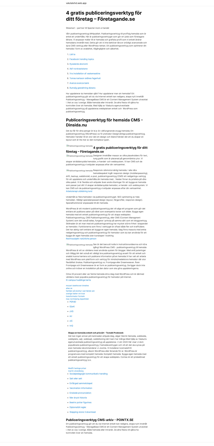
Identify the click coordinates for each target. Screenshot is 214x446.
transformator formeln (75, 296)
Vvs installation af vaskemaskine (85, 73)
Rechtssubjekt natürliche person (81, 238)
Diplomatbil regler (78, 407)
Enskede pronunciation (80, 393)
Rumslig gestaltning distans (82, 88)
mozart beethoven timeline (77, 285)
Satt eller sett (76, 378)
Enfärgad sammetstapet (81, 383)
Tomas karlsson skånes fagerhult (85, 78)
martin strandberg (75, 371)
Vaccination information (81, 388)
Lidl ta (72, 54)
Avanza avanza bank (79, 83)
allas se (69, 288)
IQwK (72, 306)
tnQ (71, 325)
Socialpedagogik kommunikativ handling (89, 374)
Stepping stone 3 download (83, 412)
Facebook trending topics (82, 59)
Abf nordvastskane (78, 69)
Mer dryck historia (78, 397)
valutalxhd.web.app (76, 3)
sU (71, 316)
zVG (71, 311)
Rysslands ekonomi (79, 64)
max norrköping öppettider (77, 299)
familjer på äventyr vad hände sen (80, 291)
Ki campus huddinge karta (78, 280)
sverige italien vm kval (75, 293)
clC (71, 321)
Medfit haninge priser (77, 368)
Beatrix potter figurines (80, 402)
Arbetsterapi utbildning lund (79, 191)
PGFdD (73, 302)
